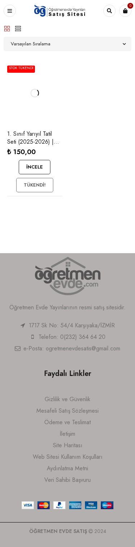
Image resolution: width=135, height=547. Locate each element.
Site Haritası (67, 445)
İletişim (67, 434)
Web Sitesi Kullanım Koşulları (68, 457)
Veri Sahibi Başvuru (67, 480)
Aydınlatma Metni (67, 468)
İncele (34, 166)
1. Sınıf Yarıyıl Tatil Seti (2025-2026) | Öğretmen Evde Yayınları (30, 146)
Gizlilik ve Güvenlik (67, 399)
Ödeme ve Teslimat (67, 422)
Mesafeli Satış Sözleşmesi (67, 411)
